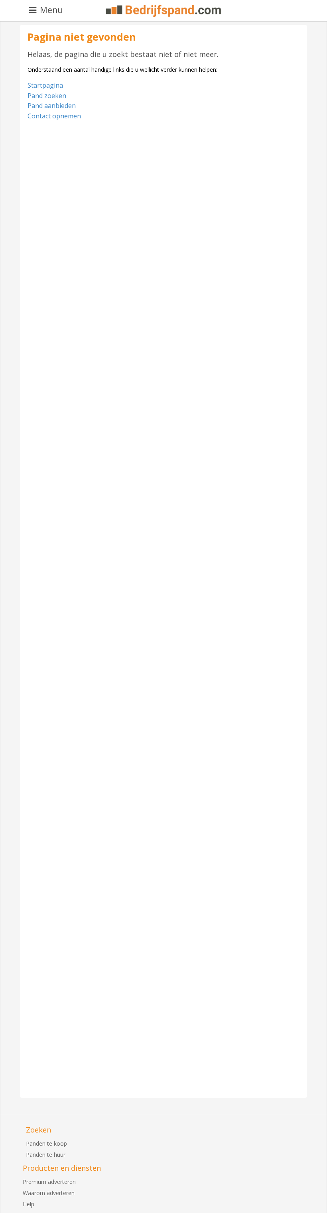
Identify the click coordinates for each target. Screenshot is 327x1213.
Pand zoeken (47, 95)
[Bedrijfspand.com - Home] (163, 11)
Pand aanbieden (52, 105)
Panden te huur (45, 1154)
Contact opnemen (54, 116)
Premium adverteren (49, 1182)
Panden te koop (46, 1143)
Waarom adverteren (49, 1193)
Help (28, 1204)
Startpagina (45, 85)
